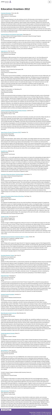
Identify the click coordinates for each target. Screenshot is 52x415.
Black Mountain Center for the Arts (8, 313)
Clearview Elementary (6, 13)
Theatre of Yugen (5, 216)
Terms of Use (32, 412)
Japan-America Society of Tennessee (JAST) (11, 132)
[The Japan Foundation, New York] (6, 2)
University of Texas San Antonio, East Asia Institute (12, 174)
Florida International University (8, 333)
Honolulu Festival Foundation (7, 294)
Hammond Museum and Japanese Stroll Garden (12, 34)
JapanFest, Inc (4, 151)
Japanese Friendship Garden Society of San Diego (12, 196)
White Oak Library (5, 391)
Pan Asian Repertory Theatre (7, 255)
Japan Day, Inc (4, 51)
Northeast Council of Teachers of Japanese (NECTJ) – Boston (15, 236)
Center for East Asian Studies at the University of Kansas (13, 110)
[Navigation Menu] (49, 2)
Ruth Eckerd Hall (5, 275)
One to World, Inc (5, 350)
